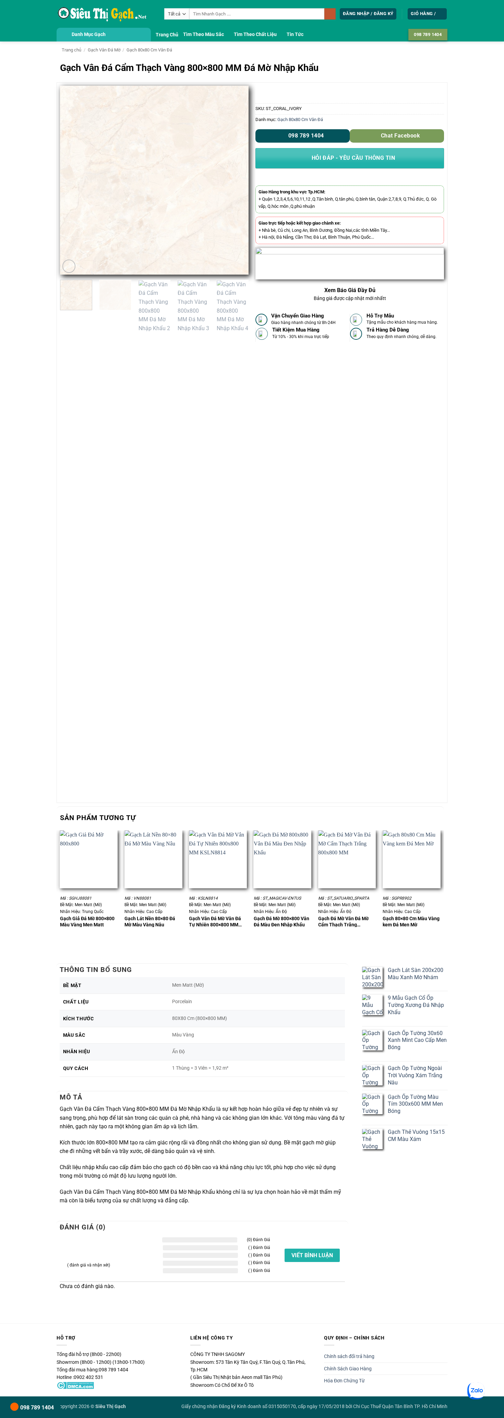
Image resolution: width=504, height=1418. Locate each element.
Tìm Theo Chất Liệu (255, 34)
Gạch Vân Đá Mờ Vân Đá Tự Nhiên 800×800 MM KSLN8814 (215, 921)
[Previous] (72, 180)
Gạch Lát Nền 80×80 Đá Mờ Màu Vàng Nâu (149, 921)
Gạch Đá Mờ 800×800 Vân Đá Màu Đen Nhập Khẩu (281, 921)
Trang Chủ (167, 35)
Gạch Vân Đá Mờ (104, 49)
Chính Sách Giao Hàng (348, 1368)
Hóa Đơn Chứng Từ (344, 1380)
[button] (368, 14)
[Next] (236, 180)
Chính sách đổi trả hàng (349, 1356)
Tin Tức (295, 34)
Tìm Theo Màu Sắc (203, 34)
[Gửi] (330, 14)
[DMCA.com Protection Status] (75, 1385)
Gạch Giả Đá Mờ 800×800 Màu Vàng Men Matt (87, 921)
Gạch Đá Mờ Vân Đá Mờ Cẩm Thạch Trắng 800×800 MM (343, 921)
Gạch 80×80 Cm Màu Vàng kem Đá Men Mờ (411, 921)
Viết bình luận (312, 1255)
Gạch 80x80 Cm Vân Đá (149, 49)
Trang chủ (71, 49)
